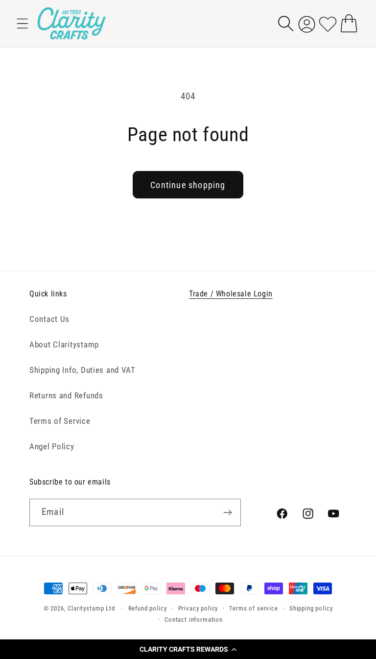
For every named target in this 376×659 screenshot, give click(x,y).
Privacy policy (198, 608)
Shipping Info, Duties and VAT (82, 370)
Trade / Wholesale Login (231, 293)
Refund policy (147, 608)
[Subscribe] (227, 512)
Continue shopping (187, 185)
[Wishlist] (327, 23)
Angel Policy (51, 446)
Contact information (193, 619)
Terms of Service (60, 421)
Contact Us (49, 319)
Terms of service (253, 608)
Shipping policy (311, 608)
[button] (188, 649)
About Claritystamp (64, 344)
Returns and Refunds (66, 395)
